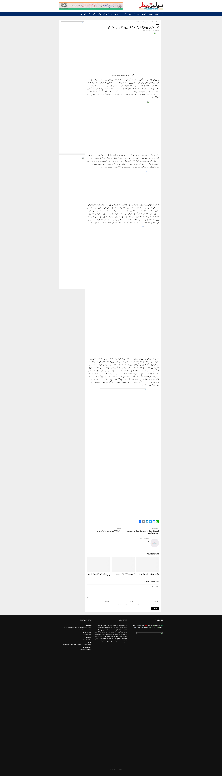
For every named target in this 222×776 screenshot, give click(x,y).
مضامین (126, 14)
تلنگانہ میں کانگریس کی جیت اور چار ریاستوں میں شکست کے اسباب (108, 531)
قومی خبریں (157, 14)
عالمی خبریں (151, 14)
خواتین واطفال (105, 14)
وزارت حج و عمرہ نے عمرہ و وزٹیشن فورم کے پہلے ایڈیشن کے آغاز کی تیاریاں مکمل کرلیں (99, 575)
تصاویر (112, 14)
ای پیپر (81, 14)
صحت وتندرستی (87, 14)
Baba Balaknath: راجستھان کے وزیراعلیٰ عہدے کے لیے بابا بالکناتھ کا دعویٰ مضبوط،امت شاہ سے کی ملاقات (143, 532)
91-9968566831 (87, 639)
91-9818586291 (87, 634)
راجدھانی (116, 14)
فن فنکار (99, 14)
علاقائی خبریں (144, 14)
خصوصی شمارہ (94, 14)
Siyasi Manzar (155, 30)
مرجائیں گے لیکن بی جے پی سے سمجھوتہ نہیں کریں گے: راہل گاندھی (149, 574)
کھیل (121, 14)
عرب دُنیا (138, 14)
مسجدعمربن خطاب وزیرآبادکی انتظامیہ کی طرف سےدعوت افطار (125, 574)
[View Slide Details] (72, 86)
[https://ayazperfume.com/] (91, 6)
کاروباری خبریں (132, 14)
